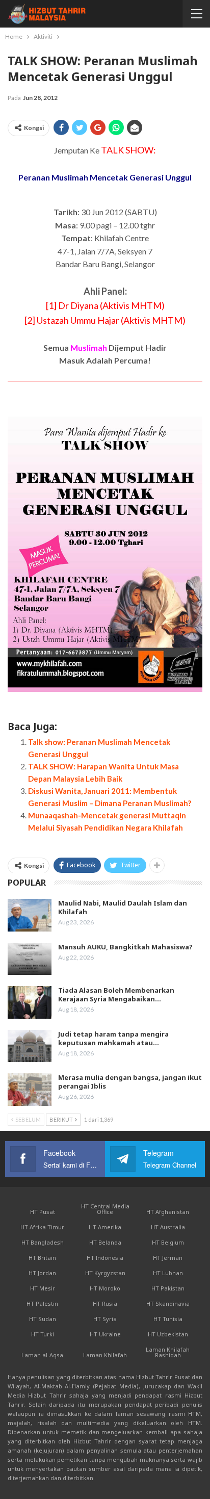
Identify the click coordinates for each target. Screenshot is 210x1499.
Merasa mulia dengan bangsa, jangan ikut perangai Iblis (130, 1082)
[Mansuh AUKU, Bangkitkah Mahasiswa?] (29, 959)
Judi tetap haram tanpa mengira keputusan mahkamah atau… (113, 1038)
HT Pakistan (168, 1288)
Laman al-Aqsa (42, 1355)
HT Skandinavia (168, 1303)
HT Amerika (105, 1227)
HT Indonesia (105, 1257)
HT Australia (168, 1227)
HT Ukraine (105, 1334)
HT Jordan (42, 1273)
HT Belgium (168, 1242)
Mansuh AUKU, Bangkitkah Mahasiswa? (125, 946)
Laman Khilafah (105, 1355)
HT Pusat (42, 1212)
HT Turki (42, 1334)
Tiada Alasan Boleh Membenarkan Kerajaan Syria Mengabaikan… (116, 994)
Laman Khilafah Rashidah (168, 1352)
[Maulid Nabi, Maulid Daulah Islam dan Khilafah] (29, 915)
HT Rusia (105, 1303)
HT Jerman (167, 1257)
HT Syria (105, 1319)
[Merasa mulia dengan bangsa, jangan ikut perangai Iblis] (29, 1089)
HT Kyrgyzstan (105, 1273)
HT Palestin (42, 1303)
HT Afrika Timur (42, 1227)
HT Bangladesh (42, 1242)
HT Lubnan (168, 1273)
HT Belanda (105, 1242)
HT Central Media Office (105, 1209)
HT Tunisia (167, 1319)
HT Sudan (42, 1319)
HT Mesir (42, 1288)
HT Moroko (105, 1288)
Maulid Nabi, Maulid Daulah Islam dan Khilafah (122, 907)
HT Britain (42, 1257)
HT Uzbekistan (168, 1334)
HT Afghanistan (167, 1212)
